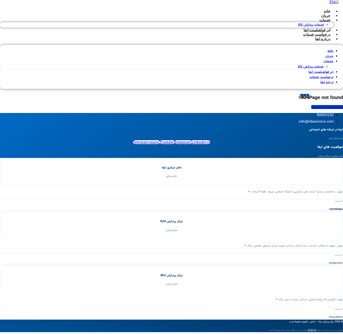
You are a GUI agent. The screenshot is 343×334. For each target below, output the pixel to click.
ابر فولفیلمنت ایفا (320, 72)
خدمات (324, 20)
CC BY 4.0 (312, 330)
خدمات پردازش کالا (311, 66)
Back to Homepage (327, 107)
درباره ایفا (322, 39)
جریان (329, 56)
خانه (330, 51)
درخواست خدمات (321, 77)
